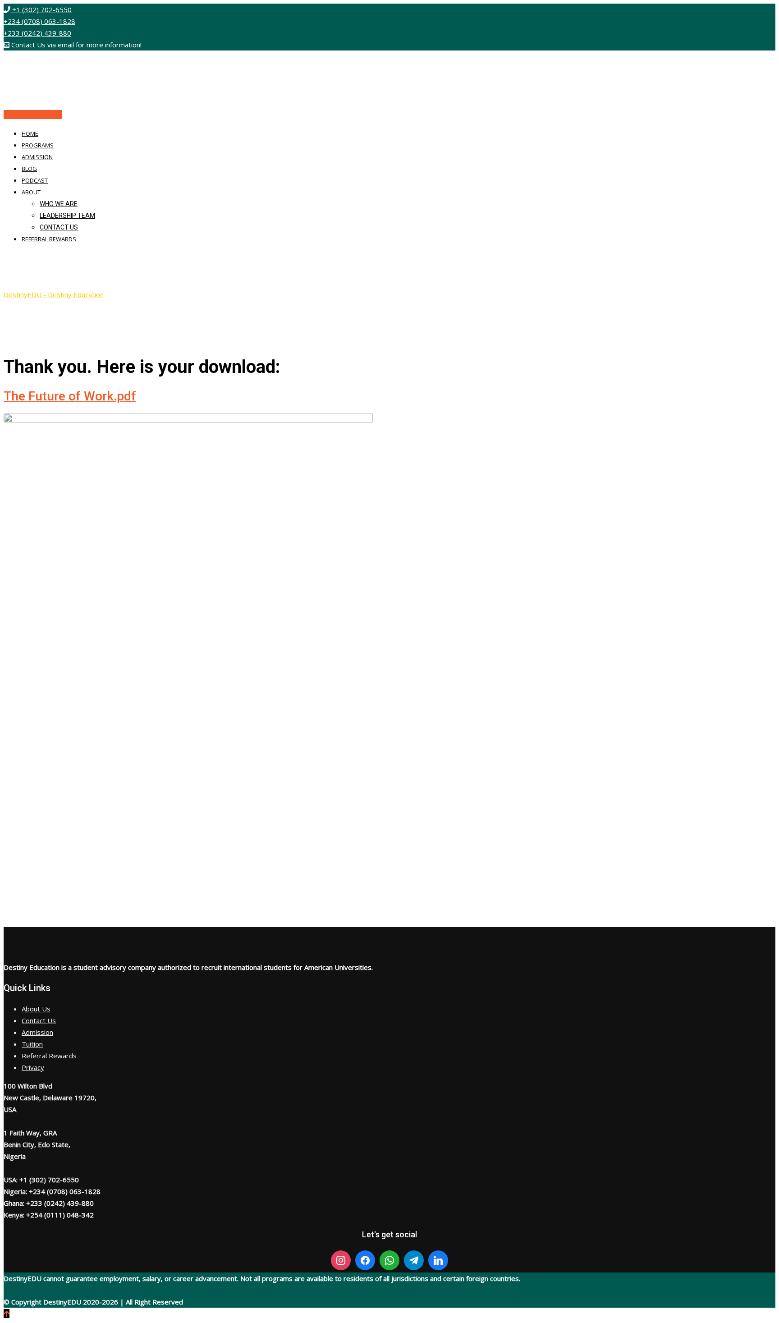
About (31, 192)
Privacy (33, 1067)
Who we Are (59, 203)
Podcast (35, 180)
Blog (29, 169)
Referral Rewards (49, 239)
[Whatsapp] (389, 1260)
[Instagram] (341, 1260)
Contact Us (59, 227)
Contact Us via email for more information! (75, 44)
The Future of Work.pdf (70, 396)
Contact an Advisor (33, 114)
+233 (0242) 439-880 (37, 32)
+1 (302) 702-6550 (41, 9)
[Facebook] (365, 1260)
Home (30, 133)
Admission (37, 157)
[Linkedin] (438, 1260)
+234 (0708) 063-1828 (39, 21)
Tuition (32, 1043)
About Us (36, 1008)
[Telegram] (414, 1260)
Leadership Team (67, 215)
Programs (38, 145)
